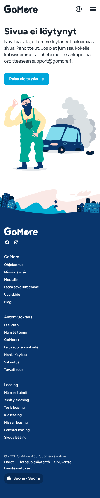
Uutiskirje (12, 294)
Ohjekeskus (13, 265)
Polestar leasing (17, 430)
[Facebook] (7, 242)
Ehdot (9, 462)
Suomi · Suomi (26, 478)
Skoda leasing (15, 437)
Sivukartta (62, 462)
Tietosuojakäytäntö (34, 462)
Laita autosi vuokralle (21, 347)
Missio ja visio (15, 272)
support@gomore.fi (52, 61)
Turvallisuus (13, 370)
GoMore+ (12, 340)
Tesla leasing (14, 407)
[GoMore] (21, 9)
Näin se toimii (15, 332)
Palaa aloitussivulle (26, 78)
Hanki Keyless (15, 355)
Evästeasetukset (18, 468)
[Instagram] (16, 242)
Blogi (8, 302)
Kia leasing (13, 415)
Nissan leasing (16, 422)
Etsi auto (11, 325)
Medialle (11, 279)
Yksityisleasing (16, 400)
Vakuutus (11, 362)
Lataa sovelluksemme (21, 287)
